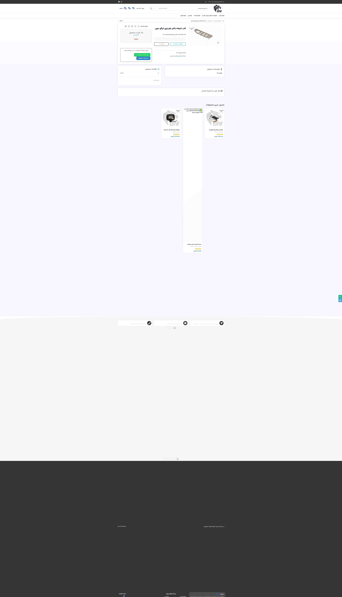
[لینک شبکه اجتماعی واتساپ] (121, 1)
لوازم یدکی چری (217, 21)
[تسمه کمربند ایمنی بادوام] (193, 175)
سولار (216, 132)
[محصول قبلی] (123, 21)
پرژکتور (174, 132)
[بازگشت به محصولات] (121, 21)
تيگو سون (209, 21)
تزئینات (195, 246)
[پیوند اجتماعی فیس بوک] (138, 26)
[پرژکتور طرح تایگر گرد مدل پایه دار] (171, 118)
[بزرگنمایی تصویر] (218, 42)
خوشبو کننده (220, 132)
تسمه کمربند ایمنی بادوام (194, 244)
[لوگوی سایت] (217, 8)
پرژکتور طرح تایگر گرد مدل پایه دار (172, 131)
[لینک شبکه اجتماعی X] (135, 26)
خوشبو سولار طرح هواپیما (216, 130)
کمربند (191, 246)
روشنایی (178, 132)
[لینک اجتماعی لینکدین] (129, 26)
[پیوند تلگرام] (119, 1)
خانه (223, 21)
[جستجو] (205, 2)
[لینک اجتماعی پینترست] (132, 26)
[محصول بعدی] (119, 21)
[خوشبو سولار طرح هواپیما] (214, 118)
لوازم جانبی (199, 246)
